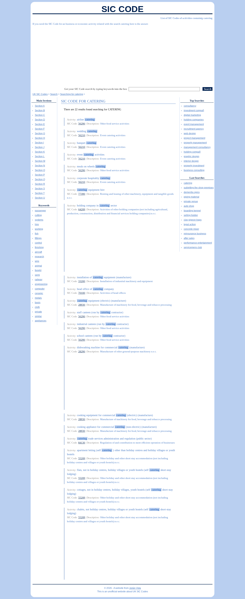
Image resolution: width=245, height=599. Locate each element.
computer (40, 288)
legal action (190, 224)
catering (188, 183)
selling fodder (191, 215)
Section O (40, 170)
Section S (40, 188)
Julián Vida (135, 588)
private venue (191, 201)
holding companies (194, 119)
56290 (81, 123)
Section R (40, 184)
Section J (39, 147)
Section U (40, 197)
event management (194, 124)
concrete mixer (191, 229)
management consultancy (197, 147)
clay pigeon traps (193, 219)
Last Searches (196, 177)
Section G (40, 133)
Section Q (40, 179)
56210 (81, 135)
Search (54, 94)
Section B (40, 110)
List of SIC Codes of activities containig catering (186, 18)
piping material (191, 197)
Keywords (43, 205)
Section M (40, 161)
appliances (40, 320)
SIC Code (122, 9)
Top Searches (197, 100)
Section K (40, 152)
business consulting (194, 170)
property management (195, 142)
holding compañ (192, 152)
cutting (38, 215)
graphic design (191, 156)
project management (194, 138)
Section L (40, 156)
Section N (40, 165)
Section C (40, 115)
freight (38, 270)
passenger (40, 210)
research (39, 256)
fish (36, 233)
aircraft (38, 252)
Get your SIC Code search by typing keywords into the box (95, 89)
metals (38, 298)
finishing (39, 247)
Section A (40, 106)
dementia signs (192, 192)
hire (37, 224)
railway (38, 279)
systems (39, 219)
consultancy (190, 106)
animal (38, 265)
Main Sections (43, 100)
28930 (81, 304)
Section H (40, 138)
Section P (40, 174)
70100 (81, 292)
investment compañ (194, 110)
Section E (40, 124)
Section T (40, 193)
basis (37, 302)
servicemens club (193, 247)
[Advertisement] (122, 54)
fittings (38, 238)
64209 (81, 209)
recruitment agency (194, 129)
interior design (191, 161)
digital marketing (192, 115)
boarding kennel (192, 210)
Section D (40, 119)
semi (37, 275)
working (39, 229)
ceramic (39, 293)
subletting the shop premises (199, 187)
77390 (81, 193)
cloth (37, 307)
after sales (189, 238)
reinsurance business (195, 233)
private (38, 311)
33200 (81, 281)
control (38, 242)
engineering (41, 284)
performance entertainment (198, 242)
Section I (39, 142)
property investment (194, 165)
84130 (81, 442)
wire (37, 261)
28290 (81, 351)
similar (38, 316)
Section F (40, 129)
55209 (81, 458)
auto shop (189, 206)
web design (190, 133)
